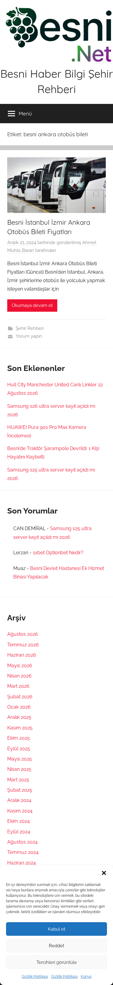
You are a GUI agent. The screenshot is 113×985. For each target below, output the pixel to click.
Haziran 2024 (21, 863)
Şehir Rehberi (30, 328)
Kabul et (56, 929)
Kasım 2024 (20, 811)
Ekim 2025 (18, 738)
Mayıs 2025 (19, 759)
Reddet (56, 945)
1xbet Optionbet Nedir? (58, 552)
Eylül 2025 (18, 749)
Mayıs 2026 (19, 665)
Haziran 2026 (21, 655)
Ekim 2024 (18, 821)
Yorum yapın (29, 336)
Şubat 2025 (19, 790)
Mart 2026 (18, 686)
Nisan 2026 (19, 676)
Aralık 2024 (19, 800)
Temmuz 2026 (23, 645)
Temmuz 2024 (23, 852)
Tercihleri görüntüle (56, 962)
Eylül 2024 (18, 832)
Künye (86, 976)
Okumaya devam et (32, 305)
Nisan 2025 (19, 769)
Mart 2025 (18, 780)
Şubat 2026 (20, 697)
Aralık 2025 (19, 717)
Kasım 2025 (20, 728)
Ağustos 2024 (22, 842)
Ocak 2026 (19, 707)
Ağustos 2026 (22, 634)
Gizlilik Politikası (35, 976)
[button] (104, 873)
